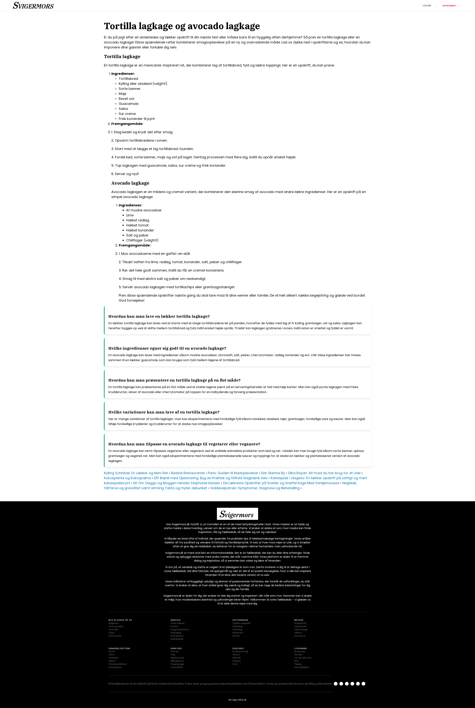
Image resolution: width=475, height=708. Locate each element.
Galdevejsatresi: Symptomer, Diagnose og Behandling (254, 488)
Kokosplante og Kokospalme (127, 478)
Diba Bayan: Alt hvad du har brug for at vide (324, 473)
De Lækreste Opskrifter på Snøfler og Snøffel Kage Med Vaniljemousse (281, 483)
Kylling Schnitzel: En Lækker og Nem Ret (136, 473)
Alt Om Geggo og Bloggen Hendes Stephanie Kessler (176, 483)
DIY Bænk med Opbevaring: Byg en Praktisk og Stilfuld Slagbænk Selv (211, 478)
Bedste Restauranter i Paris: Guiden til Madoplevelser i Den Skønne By (228, 473)
